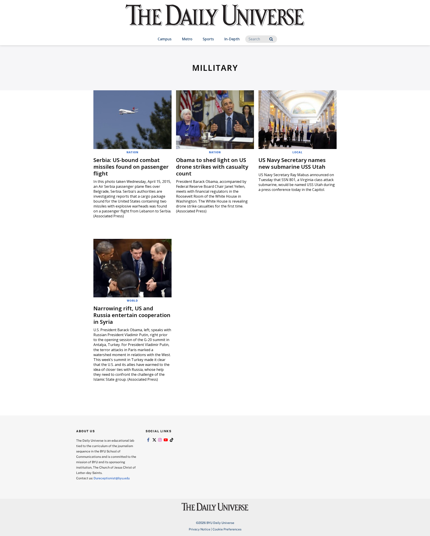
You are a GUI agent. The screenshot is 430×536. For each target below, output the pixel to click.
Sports (208, 39)
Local (297, 152)
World (132, 300)
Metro (187, 39)
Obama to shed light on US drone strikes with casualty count (212, 166)
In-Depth (232, 39)
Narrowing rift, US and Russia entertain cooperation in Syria (131, 315)
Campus (165, 39)
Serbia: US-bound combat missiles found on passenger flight (131, 166)
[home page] (215, 20)
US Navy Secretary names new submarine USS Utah (292, 163)
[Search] (271, 39)
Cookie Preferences (227, 529)
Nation (132, 152)
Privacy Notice (199, 529)
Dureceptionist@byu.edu (112, 478)
